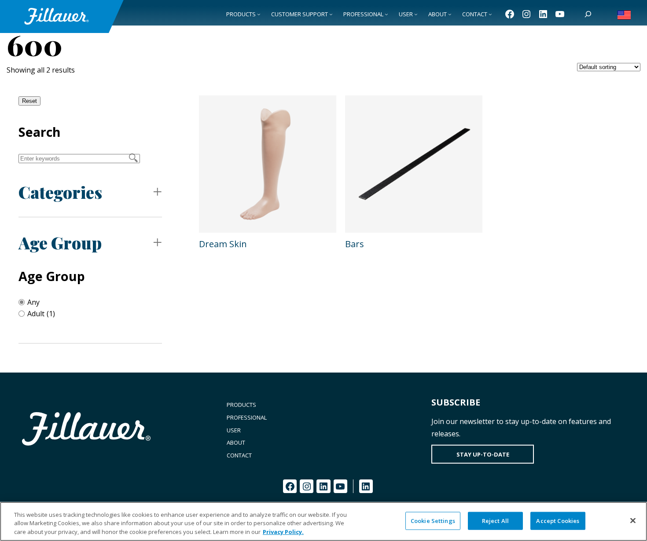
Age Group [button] (60, 242)
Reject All (495, 520)
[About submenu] (450, 14)
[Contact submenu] (490, 14)
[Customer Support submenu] (331, 14)
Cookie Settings (433, 520)
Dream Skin (223, 244)
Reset (29, 101)
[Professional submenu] (386, 14)
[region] (323, 521)
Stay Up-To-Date (482, 454)
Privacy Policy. (283, 532)
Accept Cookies (557, 520)
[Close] (633, 520)
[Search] (588, 14)
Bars (354, 244)
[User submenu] (416, 14)
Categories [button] (60, 192)
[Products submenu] (259, 14)
